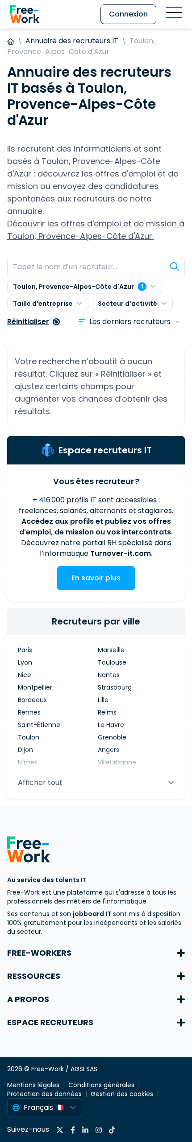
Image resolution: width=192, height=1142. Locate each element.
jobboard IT (92, 913)
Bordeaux (32, 699)
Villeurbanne (117, 762)
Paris (25, 649)
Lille (103, 699)
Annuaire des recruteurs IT (71, 41)
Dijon (25, 749)
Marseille (111, 649)
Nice (24, 674)
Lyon (25, 662)
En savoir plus (96, 578)
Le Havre (111, 724)
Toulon (28, 737)
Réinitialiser (28, 321)
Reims (107, 712)
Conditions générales (101, 1084)
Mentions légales (33, 1084)
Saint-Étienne (39, 724)
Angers (108, 749)
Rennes (29, 712)
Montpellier (35, 687)
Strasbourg (115, 687)
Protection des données (44, 1093)
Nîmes (28, 762)
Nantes (109, 674)
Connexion (128, 14)
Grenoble (112, 737)
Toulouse (112, 662)
